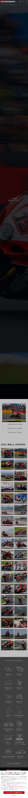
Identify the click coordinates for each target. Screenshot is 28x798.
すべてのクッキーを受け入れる (14, 792)
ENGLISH (14, 795)
